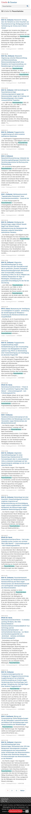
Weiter (22, 790)
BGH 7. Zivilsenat (15, 419)
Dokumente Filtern (16, 811)
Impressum (4, 799)
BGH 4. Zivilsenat (15, 160)
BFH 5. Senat (15, 313)
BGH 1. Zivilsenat (15, 196)
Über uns (4, 801)
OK (27, 811)
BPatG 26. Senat (14, 389)
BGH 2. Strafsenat (14, 720)
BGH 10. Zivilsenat (15, 24)
